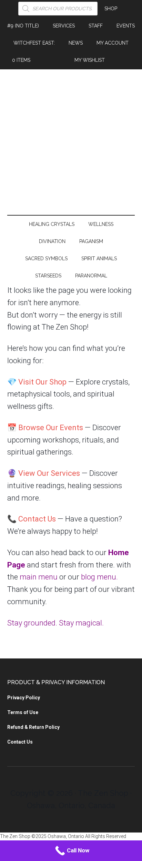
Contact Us (37, 519)
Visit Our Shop (42, 382)
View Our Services (49, 473)
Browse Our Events (50, 427)
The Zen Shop (71, 144)
